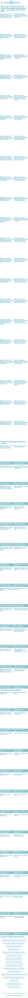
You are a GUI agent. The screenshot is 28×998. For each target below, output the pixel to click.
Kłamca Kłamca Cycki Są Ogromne (14, 959)
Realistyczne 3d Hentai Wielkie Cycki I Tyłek (14, 977)
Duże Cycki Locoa (14, 980)
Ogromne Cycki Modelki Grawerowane (14, 965)
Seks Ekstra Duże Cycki (14, 949)
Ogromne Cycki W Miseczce (14, 971)
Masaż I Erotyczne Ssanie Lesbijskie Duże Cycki (14, 952)
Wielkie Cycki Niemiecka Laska (14, 946)
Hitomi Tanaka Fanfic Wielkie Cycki (14, 962)
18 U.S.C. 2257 (9, 995)
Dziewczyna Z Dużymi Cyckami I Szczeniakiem (14, 968)
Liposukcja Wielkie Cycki (14, 987)
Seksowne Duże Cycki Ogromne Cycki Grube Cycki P (14, 940)
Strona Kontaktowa (17, 995)
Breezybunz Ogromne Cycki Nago (14, 955)
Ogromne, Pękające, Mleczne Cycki (14, 983)
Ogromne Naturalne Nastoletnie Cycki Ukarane (14, 943)
